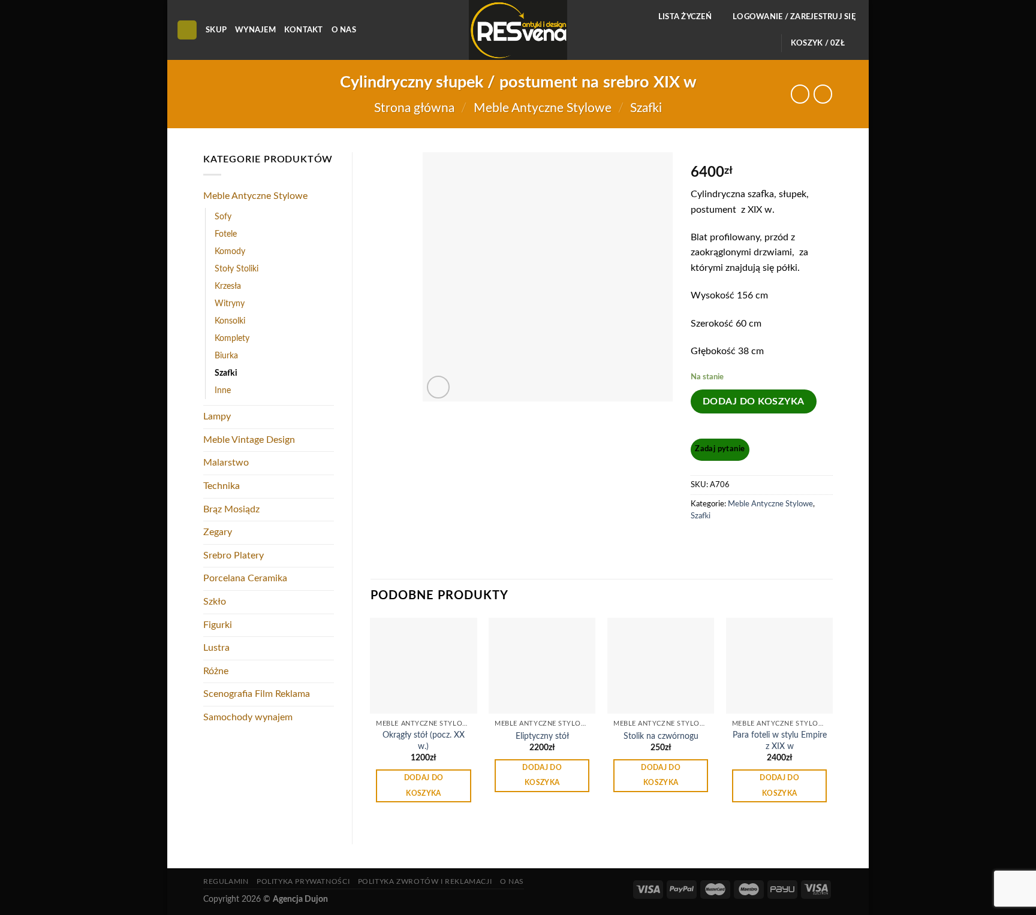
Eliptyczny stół (542, 736)
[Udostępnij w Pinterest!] (723, 543)
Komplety (232, 338)
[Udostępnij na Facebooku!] (701, 543)
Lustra (216, 648)
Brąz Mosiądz (231, 509)
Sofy (223, 216)
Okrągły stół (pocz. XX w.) (424, 740)
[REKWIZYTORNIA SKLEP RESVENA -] (518, 30)
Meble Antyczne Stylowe (543, 108)
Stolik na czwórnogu (661, 736)
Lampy (217, 416)
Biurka (226, 355)
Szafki (646, 108)
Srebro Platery (233, 555)
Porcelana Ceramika (245, 578)
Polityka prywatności (303, 881)
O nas (344, 30)
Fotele (226, 233)
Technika (221, 486)
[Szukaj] (187, 30)
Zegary (217, 532)
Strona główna (414, 108)
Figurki (217, 625)
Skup (216, 30)
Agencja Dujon (300, 899)
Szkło (214, 601)
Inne (223, 390)
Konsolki (230, 320)
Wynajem (255, 30)
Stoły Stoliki (236, 268)
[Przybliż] (438, 387)
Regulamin (226, 881)
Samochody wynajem (248, 717)
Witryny (230, 303)
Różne (215, 671)
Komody (230, 251)
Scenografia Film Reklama (256, 694)
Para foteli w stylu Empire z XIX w (780, 740)
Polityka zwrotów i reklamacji (425, 881)
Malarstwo (226, 462)
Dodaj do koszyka (754, 401)
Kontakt (303, 30)
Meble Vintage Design (249, 440)
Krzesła (228, 286)
